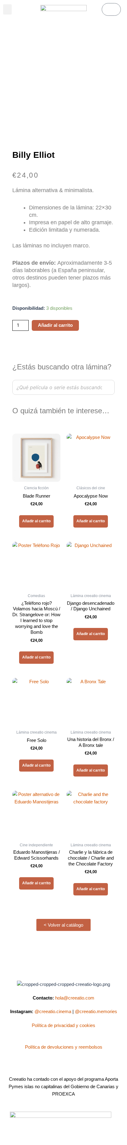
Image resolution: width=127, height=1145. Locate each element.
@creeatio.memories (96, 1011)
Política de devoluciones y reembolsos (63, 1047)
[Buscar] (108, 387)
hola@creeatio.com (74, 998)
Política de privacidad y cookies (63, 1025)
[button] (7, 9)
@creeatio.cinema (53, 1011)
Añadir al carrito (55, 325)
